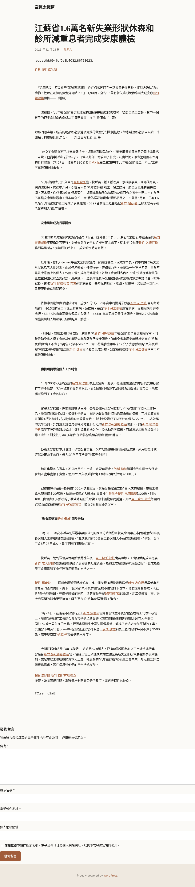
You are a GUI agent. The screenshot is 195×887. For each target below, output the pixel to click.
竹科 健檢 (120, 469)
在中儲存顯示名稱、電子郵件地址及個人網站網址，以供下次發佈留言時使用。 (62, 845)
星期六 (68, 49)
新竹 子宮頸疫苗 (70, 504)
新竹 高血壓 (136, 583)
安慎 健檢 (109, 629)
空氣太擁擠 (45, 7)
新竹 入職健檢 (148, 242)
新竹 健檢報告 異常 (63, 283)
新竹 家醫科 (91, 613)
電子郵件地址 (10, 808)
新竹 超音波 (129, 203)
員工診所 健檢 (141, 499)
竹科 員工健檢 (112, 308)
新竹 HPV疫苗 (104, 333)
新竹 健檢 (75, 349)
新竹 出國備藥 (127, 494)
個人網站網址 (9, 827)
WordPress (110, 875)
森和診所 (80, 182)
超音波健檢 (112, 593)
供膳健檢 (111, 494)
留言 (4, 746)
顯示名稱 (7, 790)
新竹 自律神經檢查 (63, 675)
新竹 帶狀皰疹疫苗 (114, 424)
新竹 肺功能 (80, 383)
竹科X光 (94, 162)
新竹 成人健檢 (44, 563)
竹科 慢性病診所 (46, 70)
